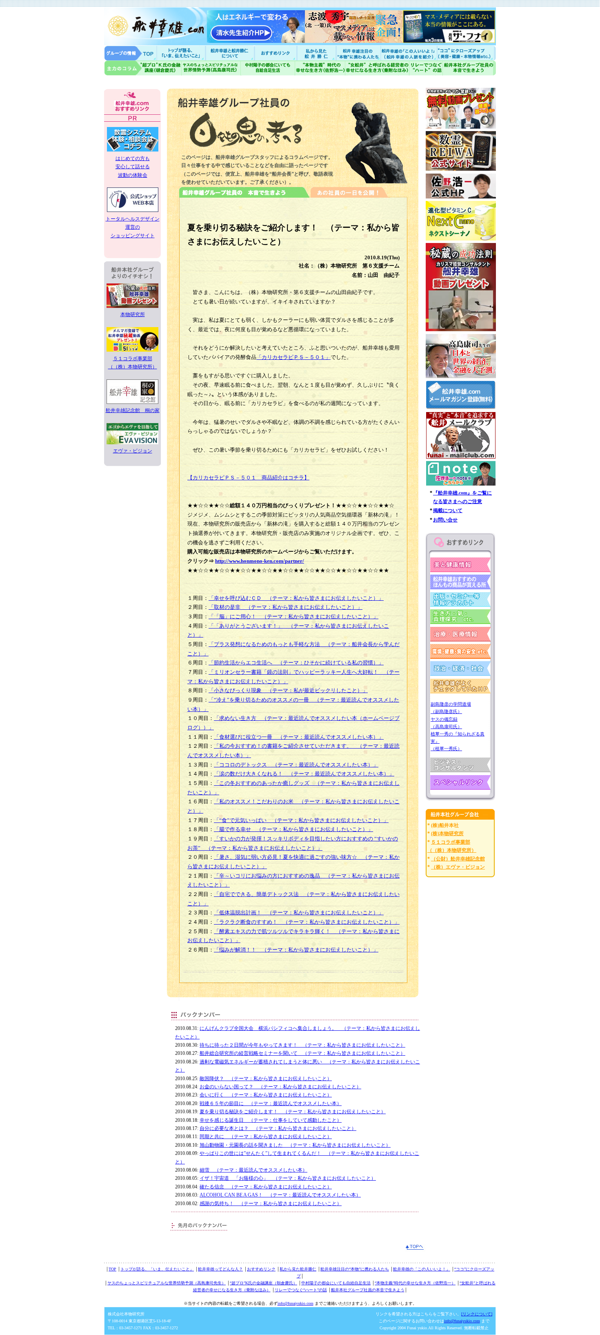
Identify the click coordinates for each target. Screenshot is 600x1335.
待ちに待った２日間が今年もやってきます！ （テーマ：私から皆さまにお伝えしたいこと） (302, 1045)
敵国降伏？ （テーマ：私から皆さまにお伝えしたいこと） (266, 1078)
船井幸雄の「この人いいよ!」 (408, 52)
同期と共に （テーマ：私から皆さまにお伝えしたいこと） (266, 1136)
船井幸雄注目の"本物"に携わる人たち (357, 52)
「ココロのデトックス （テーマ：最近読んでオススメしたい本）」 (296, 765)
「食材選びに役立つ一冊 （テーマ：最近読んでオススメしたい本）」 (299, 737)
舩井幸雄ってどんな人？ (220, 1269)
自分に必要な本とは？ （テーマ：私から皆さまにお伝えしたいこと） (278, 1128)
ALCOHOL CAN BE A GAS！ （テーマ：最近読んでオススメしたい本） (280, 1195)
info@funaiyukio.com (295, 1303)
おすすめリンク (276, 52)
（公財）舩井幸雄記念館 (458, 859)
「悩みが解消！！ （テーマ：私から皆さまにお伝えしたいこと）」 (296, 950)
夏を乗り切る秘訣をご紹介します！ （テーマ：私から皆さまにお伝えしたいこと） (293, 1111)
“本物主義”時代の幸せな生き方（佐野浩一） (415, 1283)
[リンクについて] (476, 1314)
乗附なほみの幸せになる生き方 (377, 68)
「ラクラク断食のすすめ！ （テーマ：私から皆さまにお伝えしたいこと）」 (307, 922)
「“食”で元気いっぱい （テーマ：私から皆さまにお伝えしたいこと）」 (301, 820)
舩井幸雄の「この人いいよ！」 (421, 1269)
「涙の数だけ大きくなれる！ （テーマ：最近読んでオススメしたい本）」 (304, 774)
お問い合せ (445, 520)
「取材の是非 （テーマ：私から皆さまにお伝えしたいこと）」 (285, 607)
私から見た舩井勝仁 (316, 52)
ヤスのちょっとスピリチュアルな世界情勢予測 (211, 68)
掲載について (447, 510)
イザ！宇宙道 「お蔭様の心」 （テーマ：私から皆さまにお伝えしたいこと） (288, 1178)
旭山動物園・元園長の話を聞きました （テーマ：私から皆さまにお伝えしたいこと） (295, 1145)
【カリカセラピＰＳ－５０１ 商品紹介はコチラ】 (248, 478)
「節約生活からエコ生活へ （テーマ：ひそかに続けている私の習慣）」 (296, 663)
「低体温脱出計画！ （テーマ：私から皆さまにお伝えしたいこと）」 (299, 912)
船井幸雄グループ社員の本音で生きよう (469, 68)
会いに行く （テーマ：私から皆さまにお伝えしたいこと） (266, 1095)
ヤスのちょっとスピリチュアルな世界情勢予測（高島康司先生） (166, 1283)
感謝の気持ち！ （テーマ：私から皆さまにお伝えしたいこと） (271, 1203)
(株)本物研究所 (447, 833)
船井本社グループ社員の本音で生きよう (367, 1290)
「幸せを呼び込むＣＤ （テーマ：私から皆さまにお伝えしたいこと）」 (296, 598)
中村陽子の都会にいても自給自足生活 (268, 68)
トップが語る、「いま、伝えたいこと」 (157, 1269)
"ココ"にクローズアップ (466, 52)
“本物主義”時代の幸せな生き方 (320, 68)
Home (130, 52)
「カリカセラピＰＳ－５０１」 (293, 357)
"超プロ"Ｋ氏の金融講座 (143, 68)
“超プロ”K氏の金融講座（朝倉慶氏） (263, 1283)
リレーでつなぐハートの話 (425, 68)
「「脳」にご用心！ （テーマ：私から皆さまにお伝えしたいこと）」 (293, 616)
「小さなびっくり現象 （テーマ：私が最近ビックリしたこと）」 (288, 690)
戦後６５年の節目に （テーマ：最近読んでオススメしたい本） (271, 1103)
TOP (112, 1269)
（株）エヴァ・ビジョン (458, 867)
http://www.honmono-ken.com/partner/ (259, 561)
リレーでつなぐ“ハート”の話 (301, 1290)
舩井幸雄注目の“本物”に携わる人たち (354, 1269)
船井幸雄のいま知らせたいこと (181, 52)
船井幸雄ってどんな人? (230, 52)
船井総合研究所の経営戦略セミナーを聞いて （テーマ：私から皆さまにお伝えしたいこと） (302, 1053)
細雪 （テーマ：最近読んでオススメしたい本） (253, 1170)
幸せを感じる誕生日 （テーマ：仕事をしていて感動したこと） (271, 1120)
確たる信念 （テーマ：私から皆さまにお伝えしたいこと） (266, 1187)
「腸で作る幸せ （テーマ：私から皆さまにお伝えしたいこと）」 (293, 829)
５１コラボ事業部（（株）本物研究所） (132, 363)
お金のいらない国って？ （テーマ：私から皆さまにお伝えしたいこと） (280, 1087)
